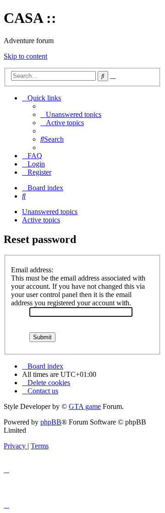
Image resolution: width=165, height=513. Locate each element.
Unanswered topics (49, 211)
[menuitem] (70, 114)
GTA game (85, 406)
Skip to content (25, 56)
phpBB (50, 422)
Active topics (41, 220)
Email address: (32, 270)
